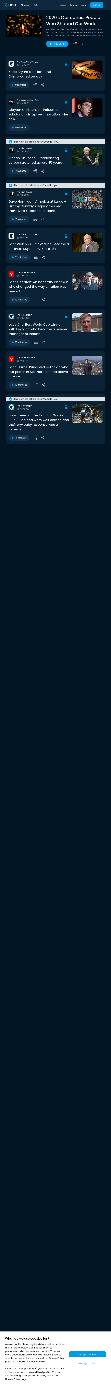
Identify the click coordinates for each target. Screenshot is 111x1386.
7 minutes (20, 171)
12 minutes (21, 299)
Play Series (59, 44)
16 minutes (21, 342)
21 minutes (21, 257)
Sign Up (96, 4)
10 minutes (21, 384)
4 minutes (21, 437)
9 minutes (20, 85)
